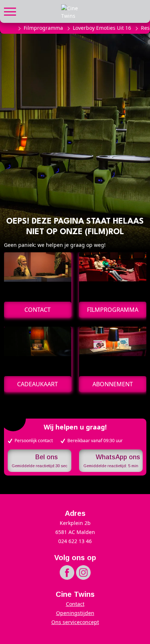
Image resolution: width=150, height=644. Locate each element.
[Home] (10, 28)
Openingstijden (75, 613)
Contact (75, 603)
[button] (10, 10)
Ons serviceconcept (75, 622)
